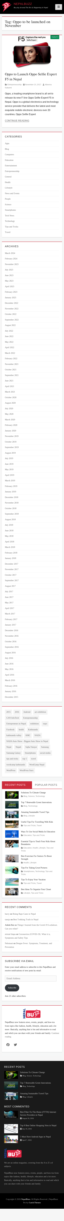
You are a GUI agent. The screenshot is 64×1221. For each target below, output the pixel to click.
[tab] (17, 785)
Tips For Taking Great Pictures (34, 868)
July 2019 (9, 458)
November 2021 (11, 364)
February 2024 (11, 259)
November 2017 (11, 569)
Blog (7, 149)
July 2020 (9, 408)
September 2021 (12, 375)
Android (26, 712)
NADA (37, 735)
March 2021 (10, 392)
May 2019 (9, 469)
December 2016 (11, 630)
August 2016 (10, 653)
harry (7, 914)
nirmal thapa (10, 934)
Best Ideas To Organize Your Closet (36, 889)
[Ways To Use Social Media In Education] (12, 833)
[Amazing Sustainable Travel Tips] (12, 814)
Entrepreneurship (14, 85)
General (8, 177)
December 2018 (11, 497)
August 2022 (10, 325)
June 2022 (9, 336)
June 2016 (9, 664)
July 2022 (9, 331)
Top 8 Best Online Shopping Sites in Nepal (38, 1125)
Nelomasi (9, 943)
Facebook (10, 729)
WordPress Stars (26, 770)
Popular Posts (46, 785)
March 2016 (10, 680)
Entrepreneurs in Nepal (16, 724)
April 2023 (9, 286)
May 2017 (9, 603)
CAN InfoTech (12, 718)
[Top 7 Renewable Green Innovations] (12, 804)
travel (33, 759)
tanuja (7, 919)
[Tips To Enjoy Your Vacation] (12, 881)
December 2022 (11, 303)
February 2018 (11, 553)
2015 (8, 712)
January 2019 (10, 492)
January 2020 (10, 431)
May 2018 (9, 536)
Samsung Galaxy (13, 753)
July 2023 (9, 270)
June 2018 (9, 530)
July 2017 (9, 591)
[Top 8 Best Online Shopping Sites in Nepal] (11, 1128)
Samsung (45, 747)
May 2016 (9, 669)
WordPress (10, 770)
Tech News (9, 216)
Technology (10, 221)
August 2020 (10, 403)
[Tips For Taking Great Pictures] (12, 870)
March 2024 (10, 253)
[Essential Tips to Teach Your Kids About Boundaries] (12, 843)
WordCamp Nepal (36, 765)
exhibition (34, 724)
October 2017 (10, 575)
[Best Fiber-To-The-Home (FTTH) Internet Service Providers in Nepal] (11, 1114)
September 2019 (12, 447)
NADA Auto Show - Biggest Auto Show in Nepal (27, 741)
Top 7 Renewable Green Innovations (36, 802)
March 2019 (10, 480)
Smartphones (10, 210)
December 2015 (11, 697)
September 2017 (12, 580)
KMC (28, 735)
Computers (9, 154)
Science (8, 204)
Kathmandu (33, 729)
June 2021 (9, 381)
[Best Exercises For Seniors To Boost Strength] (12, 858)
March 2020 (10, 420)
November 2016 (11, 636)
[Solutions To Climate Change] (12, 794)
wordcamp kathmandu (15, 765)
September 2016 (12, 647)
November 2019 (11, 436)
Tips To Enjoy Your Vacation (33, 880)
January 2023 (10, 297)
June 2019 (9, 464)
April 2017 (9, 608)
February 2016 (11, 686)
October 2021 (10, 370)
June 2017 (9, 597)
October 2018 (10, 508)
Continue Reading (17, 120)
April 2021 (9, 386)
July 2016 (9, 658)
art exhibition (40, 712)
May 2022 (9, 342)
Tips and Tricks (11, 227)
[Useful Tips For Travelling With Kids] (12, 824)
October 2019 (10, 442)
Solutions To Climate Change (33, 793)
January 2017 (10, 625)
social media (45, 753)
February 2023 (11, 292)
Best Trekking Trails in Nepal (25, 919)
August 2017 (10, 586)
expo (45, 724)
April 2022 (9, 347)
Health (7, 182)
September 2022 (12, 320)
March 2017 (10, 614)
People (8, 199)
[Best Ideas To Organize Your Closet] (12, 891)
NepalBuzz (23, 3)
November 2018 (11, 503)
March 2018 (10, 547)
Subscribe (12, 988)
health (21, 729)
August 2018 (10, 519)
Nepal (8, 747)
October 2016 (10, 641)
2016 (17, 712)
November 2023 (11, 264)
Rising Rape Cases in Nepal (24, 914)
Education (9, 160)
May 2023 (9, 281)
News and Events (12, 193)
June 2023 (9, 275)
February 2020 (11, 425)
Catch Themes (35, 1202)
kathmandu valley (13, 735)
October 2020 (10, 397)
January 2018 (10, 558)
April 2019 (9, 475)
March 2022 (10, 353)
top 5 (24, 759)
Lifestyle (8, 188)
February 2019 (11, 486)
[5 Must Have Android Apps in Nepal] (11, 1139)
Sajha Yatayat (31, 747)
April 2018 (9, 542)
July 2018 (9, 525)
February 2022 (11, 358)
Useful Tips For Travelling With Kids (37, 822)
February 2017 (11, 619)
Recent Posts (15, 785)
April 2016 (9, 675)
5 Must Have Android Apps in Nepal (35, 1137)
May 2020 (9, 414)
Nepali (18, 747)
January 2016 (10, 691)
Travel (7, 232)
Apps (7, 143)
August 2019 (10, 453)
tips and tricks (12, 759)
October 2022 (10, 314)
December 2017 (11, 564)
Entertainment (11, 166)
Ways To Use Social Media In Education (38, 832)
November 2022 (11, 309)
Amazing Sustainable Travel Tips (35, 812)
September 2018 (12, 514)
